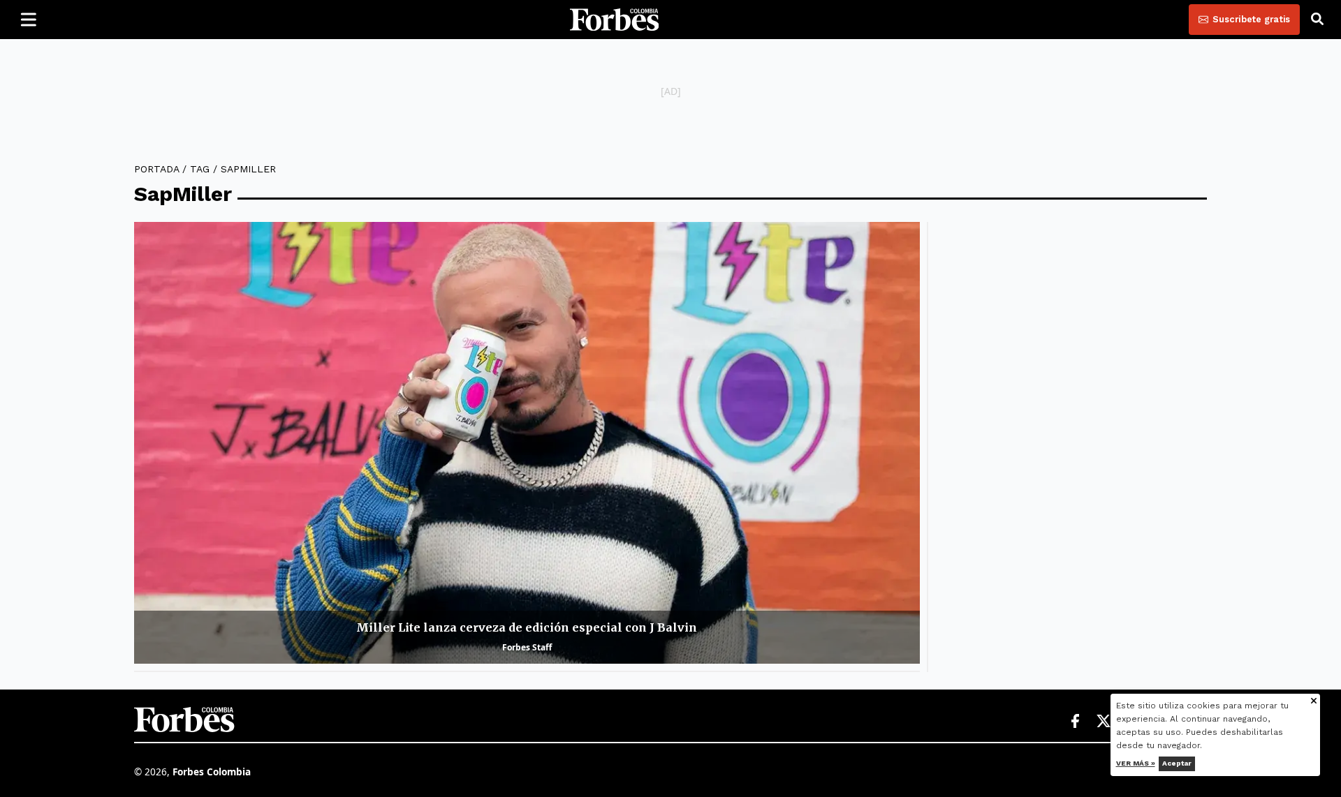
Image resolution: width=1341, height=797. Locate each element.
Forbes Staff (527, 647)
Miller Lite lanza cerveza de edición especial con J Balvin (526, 627)
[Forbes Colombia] (614, 19)
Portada (156, 168)
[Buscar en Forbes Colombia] (1317, 20)
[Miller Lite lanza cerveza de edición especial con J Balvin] (527, 443)
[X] (1104, 722)
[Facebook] (1075, 722)
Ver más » (1135, 763)
